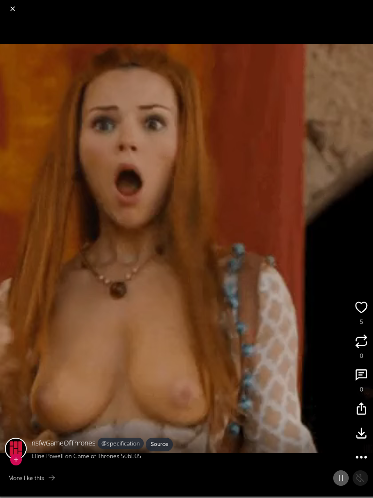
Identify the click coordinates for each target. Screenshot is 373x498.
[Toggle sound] (360, 478)
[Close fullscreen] (12, 9)
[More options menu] (364, 5)
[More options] (361, 458)
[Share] (361, 410)
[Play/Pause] (341, 478)
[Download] (361, 434)
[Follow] (16, 459)
